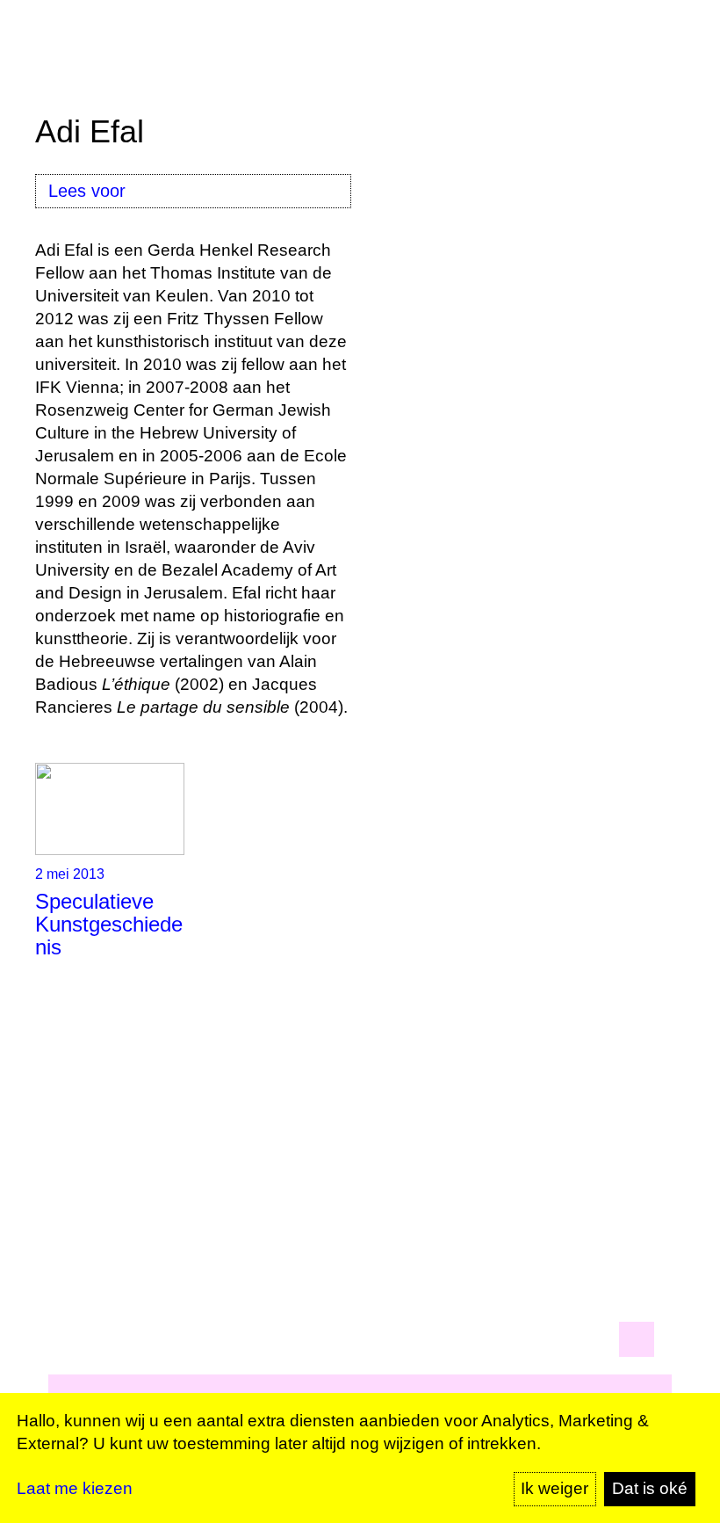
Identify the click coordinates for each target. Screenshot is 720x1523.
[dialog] (360, 1458)
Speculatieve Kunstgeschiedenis (109, 924)
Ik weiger (554, 1488)
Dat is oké (650, 1488)
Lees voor (87, 190)
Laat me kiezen (75, 1488)
